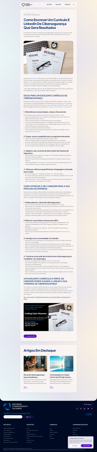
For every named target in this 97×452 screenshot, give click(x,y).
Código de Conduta (60, 449)
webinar (35, 78)
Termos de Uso (73, 449)
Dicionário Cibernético (7, 434)
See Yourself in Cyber (30, 440)
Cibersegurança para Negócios (9, 432)
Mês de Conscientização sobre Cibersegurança (35, 436)
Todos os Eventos (7, 440)
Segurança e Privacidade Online (9, 428)
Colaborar (51, 430)
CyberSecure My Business (31, 434)
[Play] (48, 317)
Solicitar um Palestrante (54, 432)
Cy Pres (47, 449)
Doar (50, 428)
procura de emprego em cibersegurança (61, 107)
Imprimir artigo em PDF (30, 337)
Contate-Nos (52, 438)
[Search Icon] (73, 4)
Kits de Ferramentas (7, 436)
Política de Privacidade (53, 449)
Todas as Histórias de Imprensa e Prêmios (11, 442)
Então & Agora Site (76, 436)
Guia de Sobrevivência (76, 428)
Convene (28, 432)
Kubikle (28, 438)
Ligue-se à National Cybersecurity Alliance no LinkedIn (39, 249)
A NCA (51, 436)
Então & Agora (29, 442)
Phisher (74, 432)
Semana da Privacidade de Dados (32, 430)
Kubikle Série (75, 430)
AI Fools (28, 428)
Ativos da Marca (67, 449)
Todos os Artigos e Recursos (8, 438)
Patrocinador (52, 434)
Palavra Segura (75, 434)
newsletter (70, 290)
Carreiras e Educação (7, 430)
